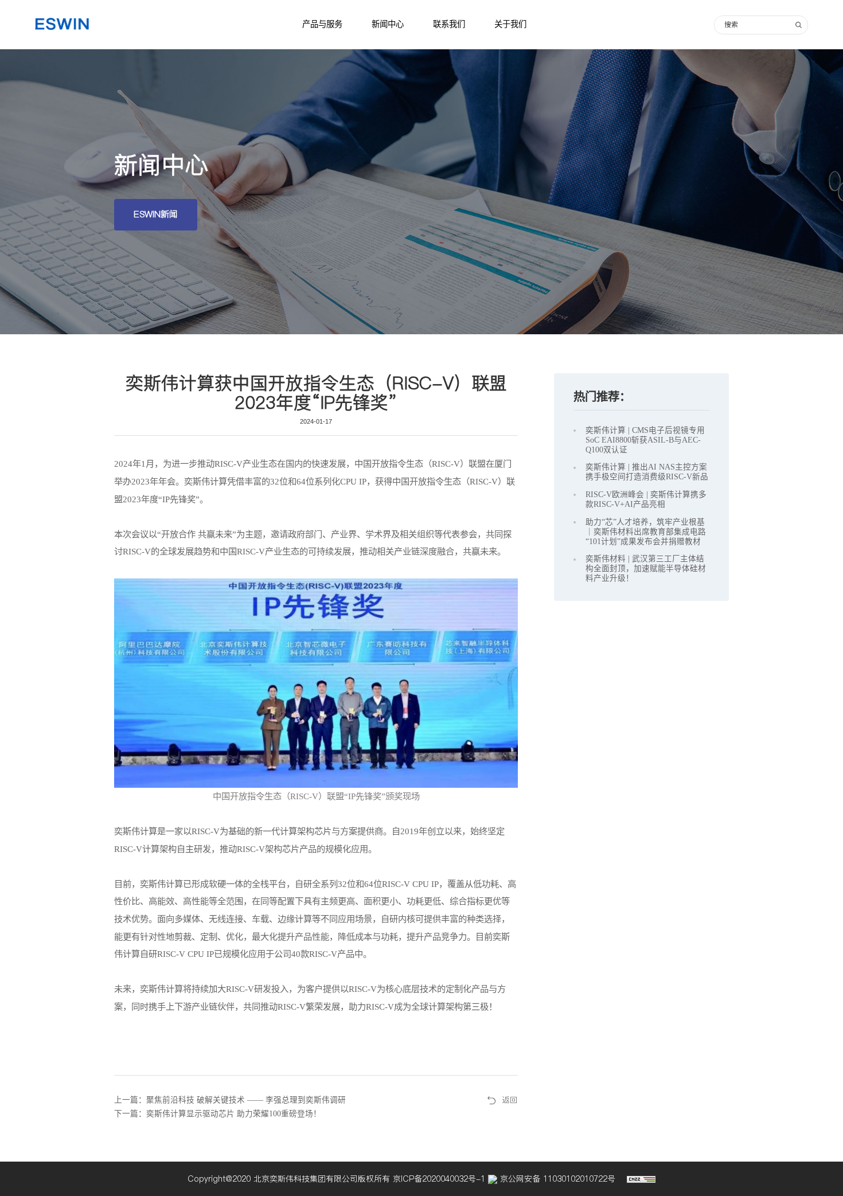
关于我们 (510, 24)
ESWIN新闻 (156, 214)
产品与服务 (322, 24)
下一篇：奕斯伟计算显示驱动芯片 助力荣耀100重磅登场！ (217, 1113)
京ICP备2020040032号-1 (440, 1179)
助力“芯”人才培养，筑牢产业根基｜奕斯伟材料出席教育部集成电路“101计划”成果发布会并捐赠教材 (646, 532)
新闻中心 (388, 24)
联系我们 (449, 24)
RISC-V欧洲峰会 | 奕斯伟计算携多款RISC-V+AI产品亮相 (646, 499)
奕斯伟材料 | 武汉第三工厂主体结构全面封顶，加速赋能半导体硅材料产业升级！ (646, 568)
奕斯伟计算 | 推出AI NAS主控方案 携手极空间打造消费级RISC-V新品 (647, 472)
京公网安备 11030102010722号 (556, 1179)
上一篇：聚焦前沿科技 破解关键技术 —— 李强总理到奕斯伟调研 (230, 1100)
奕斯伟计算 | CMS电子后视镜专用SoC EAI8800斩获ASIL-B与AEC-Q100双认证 (645, 440)
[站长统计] (641, 1179)
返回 (510, 1100)
